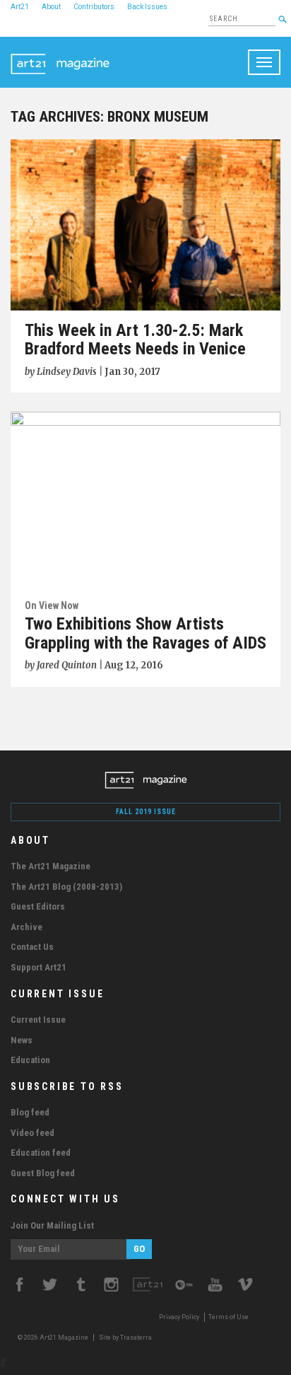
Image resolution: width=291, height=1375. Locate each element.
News (21, 1040)
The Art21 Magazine (50, 866)
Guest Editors (38, 906)
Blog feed (30, 1112)
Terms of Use (228, 1317)
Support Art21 (38, 967)
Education (30, 1060)
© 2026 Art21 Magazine (54, 1337)
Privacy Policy (179, 1317)
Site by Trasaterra (125, 1337)
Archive (26, 927)
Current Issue (38, 1019)
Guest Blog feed (43, 1173)
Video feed (32, 1132)
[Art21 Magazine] (60, 54)
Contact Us (32, 946)
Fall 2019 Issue (146, 812)
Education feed (41, 1152)
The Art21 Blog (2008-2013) (66, 886)
